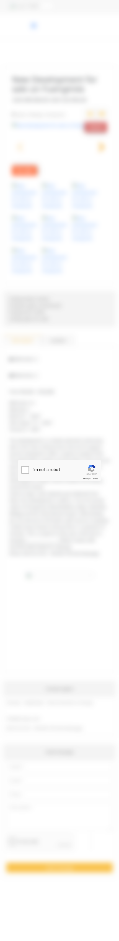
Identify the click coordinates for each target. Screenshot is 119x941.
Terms (94, 478)
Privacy (86, 478)
